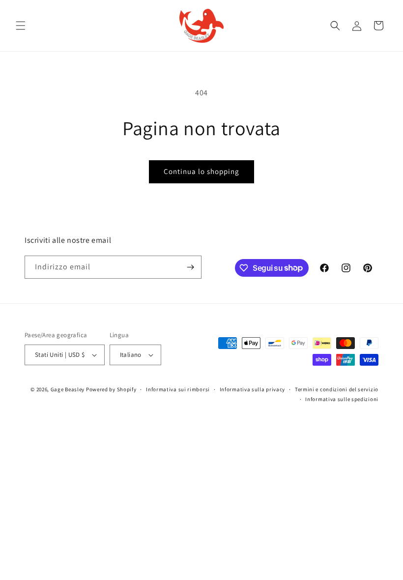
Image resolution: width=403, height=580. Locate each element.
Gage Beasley (68, 389)
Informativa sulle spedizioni (341, 399)
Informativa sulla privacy (253, 389)
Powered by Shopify (111, 389)
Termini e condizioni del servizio (336, 389)
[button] (20, 25)
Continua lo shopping (201, 171)
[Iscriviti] (190, 267)
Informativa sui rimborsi (178, 389)
